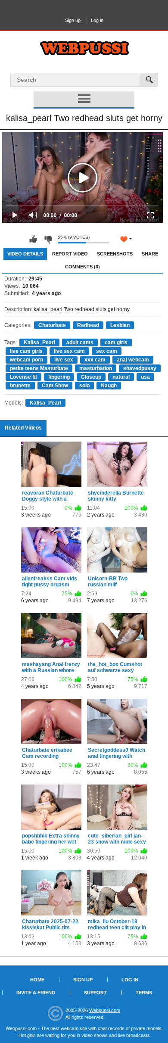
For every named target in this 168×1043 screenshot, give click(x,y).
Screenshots (115, 253)
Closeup (91, 377)
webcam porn (26, 360)
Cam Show (55, 386)
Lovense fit (23, 377)
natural (121, 377)
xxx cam (95, 360)
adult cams (79, 342)
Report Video (70, 253)
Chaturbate (52, 325)
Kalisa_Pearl (39, 342)
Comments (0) (82, 266)
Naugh (109, 386)
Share (150, 253)
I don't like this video (47, 239)
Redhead (88, 325)
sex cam (106, 351)
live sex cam (69, 351)
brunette (20, 386)
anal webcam (133, 360)
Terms (144, 992)
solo (84, 386)
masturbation (95, 368)
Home (37, 979)
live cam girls (26, 351)
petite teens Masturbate (39, 368)
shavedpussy (139, 368)
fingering (59, 377)
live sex (63, 360)
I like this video (33, 239)
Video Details (25, 253)
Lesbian (120, 325)
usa (145, 377)
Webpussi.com (104, 1010)
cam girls (116, 342)
